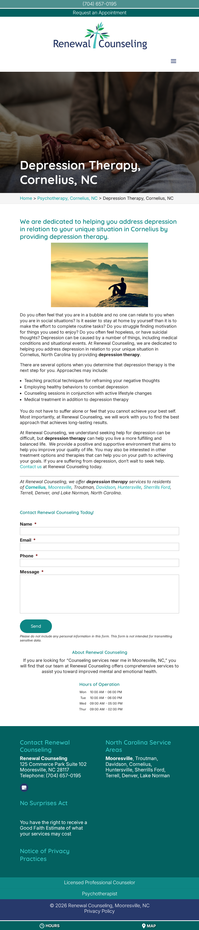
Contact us (31, 466)
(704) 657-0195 (99, 4)
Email (28, 540)
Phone (29, 555)
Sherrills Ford (157, 487)
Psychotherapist (99, 894)
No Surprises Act (44, 803)
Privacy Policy (99, 911)
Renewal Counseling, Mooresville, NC (108, 905)
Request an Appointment (99, 13)
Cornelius (35, 487)
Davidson (105, 487)
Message (32, 571)
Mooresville (59, 487)
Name (28, 524)
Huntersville (129, 487)
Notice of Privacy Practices (45, 854)
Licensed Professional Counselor (99, 882)
